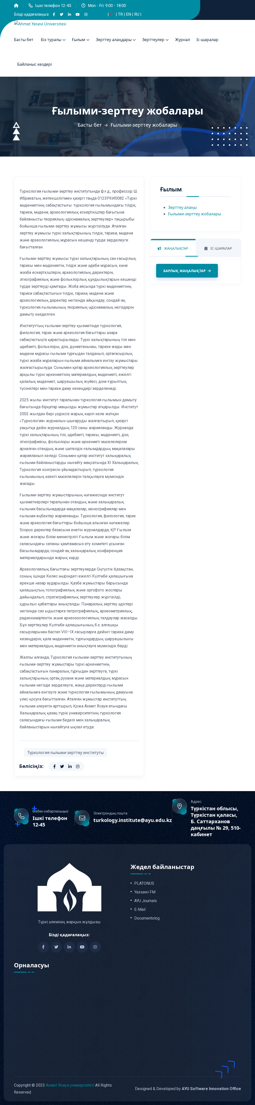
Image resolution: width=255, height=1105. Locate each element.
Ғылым (78, 39)
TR (121, 14)
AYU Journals (145, 901)
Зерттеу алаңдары (113, 39)
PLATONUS (144, 883)
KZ (113, 14)
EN (129, 14)
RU (137, 14)
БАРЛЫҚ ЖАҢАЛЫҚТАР (184, 270)
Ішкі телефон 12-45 (53, 5)
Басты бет (23, 39)
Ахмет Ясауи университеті (70, 1085)
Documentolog (147, 918)
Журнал (182, 39)
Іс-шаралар (207, 39)
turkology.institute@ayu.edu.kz (132, 820)
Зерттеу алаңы (182, 207)
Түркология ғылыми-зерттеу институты (65, 752)
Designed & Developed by (188, 1088)
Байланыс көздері (34, 64)
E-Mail (139, 909)
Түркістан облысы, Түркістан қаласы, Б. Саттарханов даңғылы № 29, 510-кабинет (216, 821)
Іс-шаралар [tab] (220, 248)
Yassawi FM (144, 892)
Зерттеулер (153, 39)
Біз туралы (51, 39)
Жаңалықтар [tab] (175, 248)
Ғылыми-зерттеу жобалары (194, 214)
